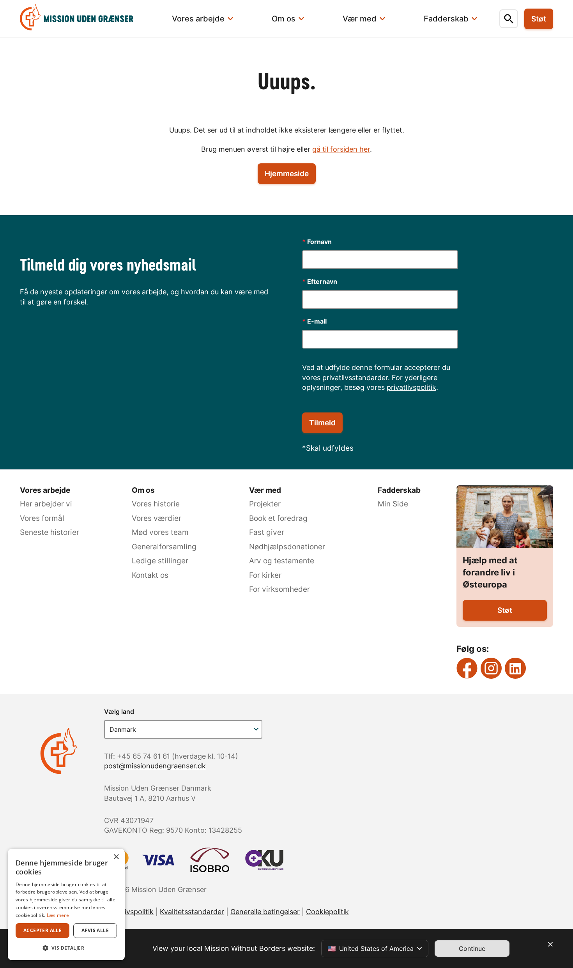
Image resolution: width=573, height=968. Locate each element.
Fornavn (317, 242)
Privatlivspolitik (129, 912)
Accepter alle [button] (42, 930)
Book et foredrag (278, 518)
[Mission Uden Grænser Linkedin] (515, 668)
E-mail (314, 321)
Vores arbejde (45, 490)
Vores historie (156, 503)
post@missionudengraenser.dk (155, 766)
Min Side (393, 503)
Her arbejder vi (46, 503)
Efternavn (319, 281)
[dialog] (66, 904)
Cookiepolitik (327, 912)
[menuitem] (84, 18)
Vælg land (119, 711)
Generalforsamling (164, 546)
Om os (143, 490)
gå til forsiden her (341, 149)
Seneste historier (49, 532)
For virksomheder (279, 589)
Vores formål (42, 518)
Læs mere (58, 915)
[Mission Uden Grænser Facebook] (467, 668)
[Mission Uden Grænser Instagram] (491, 668)
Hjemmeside (287, 173)
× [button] (116, 857)
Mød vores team (160, 532)
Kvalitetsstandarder (192, 912)
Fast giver (266, 532)
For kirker (265, 575)
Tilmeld (322, 422)
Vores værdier (156, 518)
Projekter (265, 503)
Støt (504, 610)
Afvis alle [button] (95, 930)
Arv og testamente (281, 560)
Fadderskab (399, 490)
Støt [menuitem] (538, 18)
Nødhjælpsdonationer (287, 546)
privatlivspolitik (411, 387)
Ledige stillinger (160, 560)
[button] (66, 947)
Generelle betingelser (265, 912)
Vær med (265, 490)
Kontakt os (150, 575)
